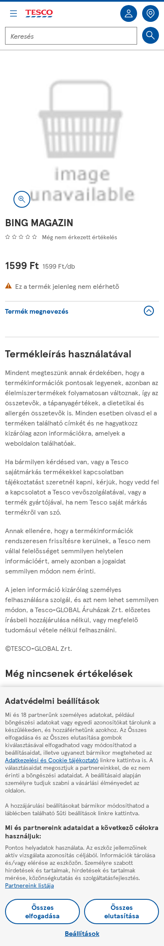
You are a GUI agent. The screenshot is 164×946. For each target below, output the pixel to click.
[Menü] (13, 13)
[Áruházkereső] (150, 13)
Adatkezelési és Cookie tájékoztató (51, 760)
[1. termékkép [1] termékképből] (82, 139)
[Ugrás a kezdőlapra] (39, 14)
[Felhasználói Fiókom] (128, 13)
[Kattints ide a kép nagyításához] (21, 199)
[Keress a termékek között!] (150, 35)
